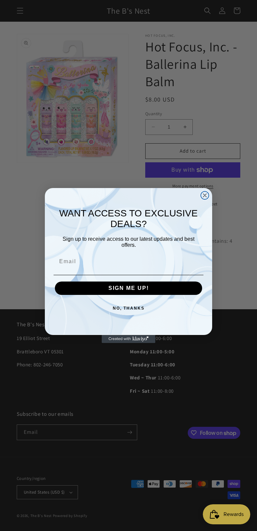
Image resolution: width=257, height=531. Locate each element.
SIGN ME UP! (128, 288)
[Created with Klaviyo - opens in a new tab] (128, 339)
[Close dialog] (205, 195)
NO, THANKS (129, 308)
